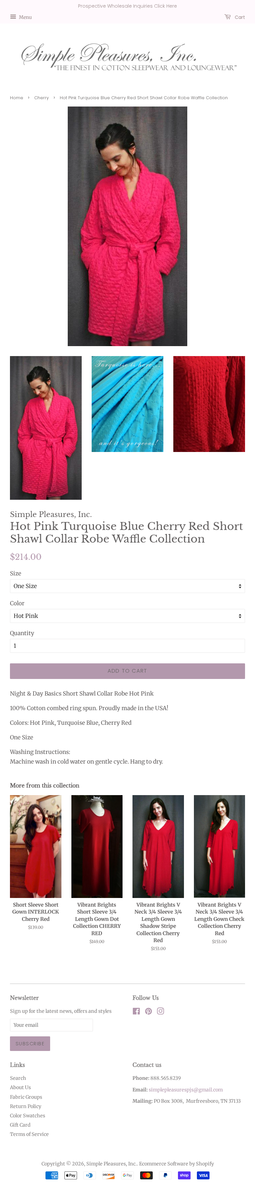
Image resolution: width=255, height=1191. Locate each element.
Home (16, 98)
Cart (239, 17)
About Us (20, 1087)
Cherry (41, 98)
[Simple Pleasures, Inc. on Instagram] (160, 1012)
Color (17, 603)
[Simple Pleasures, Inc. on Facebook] (136, 1012)
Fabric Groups (26, 1097)
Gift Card (20, 1125)
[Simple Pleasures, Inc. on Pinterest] (148, 1012)
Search (18, 1078)
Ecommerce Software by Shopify (176, 1164)
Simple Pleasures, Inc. (111, 1164)
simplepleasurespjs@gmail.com (186, 1090)
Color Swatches (27, 1116)
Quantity (22, 633)
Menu (25, 17)
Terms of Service (29, 1134)
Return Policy (25, 1106)
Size (15, 573)
